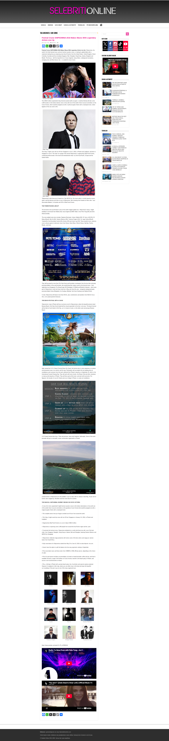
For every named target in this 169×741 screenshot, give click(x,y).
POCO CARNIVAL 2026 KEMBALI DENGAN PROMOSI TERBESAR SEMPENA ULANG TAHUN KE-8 (119, 137)
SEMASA (43, 25)
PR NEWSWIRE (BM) (92, 25)
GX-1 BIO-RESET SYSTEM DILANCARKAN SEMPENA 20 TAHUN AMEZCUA (120, 159)
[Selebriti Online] (84, 11)
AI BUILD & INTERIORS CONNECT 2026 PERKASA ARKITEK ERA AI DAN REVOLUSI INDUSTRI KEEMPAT (119, 149)
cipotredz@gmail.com (51, 732)
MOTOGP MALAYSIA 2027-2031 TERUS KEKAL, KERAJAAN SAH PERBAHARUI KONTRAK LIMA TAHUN (119, 119)
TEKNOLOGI (81, 25)
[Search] (127, 33)
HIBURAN (50, 25)
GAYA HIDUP (58, 25)
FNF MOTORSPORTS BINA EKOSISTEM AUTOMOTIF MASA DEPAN (119, 84)
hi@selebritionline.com (65, 732)
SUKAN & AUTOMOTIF (70, 25)
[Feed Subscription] (97, 33)
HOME (101, 25)
